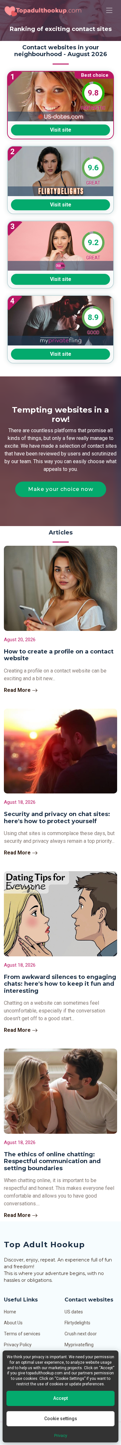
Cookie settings (60, 1418)
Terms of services (22, 1333)
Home (10, 1312)
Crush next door (81, 1333)
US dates (74, 1312)
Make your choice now (60, 489)
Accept (60, 1398)
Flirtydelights (77, 1322)
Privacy (60, 1435)
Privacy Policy (18, 1344)
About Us (13, 1322)
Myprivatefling (79, 1344)
